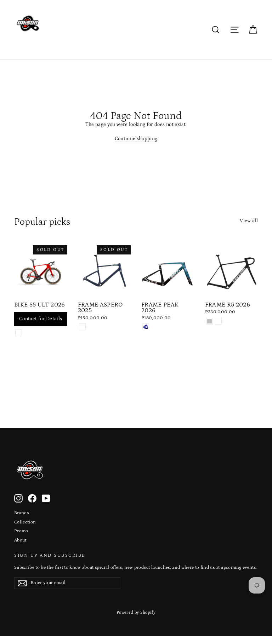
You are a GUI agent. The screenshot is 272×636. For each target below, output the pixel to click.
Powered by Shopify (136, 612)
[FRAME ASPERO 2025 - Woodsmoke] (82, 327)
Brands (21, 513)
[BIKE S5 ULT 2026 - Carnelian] (19, 333)
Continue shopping (136, 139)
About (20, 540)
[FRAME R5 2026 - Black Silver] (209, 321)
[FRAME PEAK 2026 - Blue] (146, 327)
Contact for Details (40, 319)
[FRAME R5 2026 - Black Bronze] (218, 321)
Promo (21, 531)
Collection (25, 522)
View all (249, 221)
